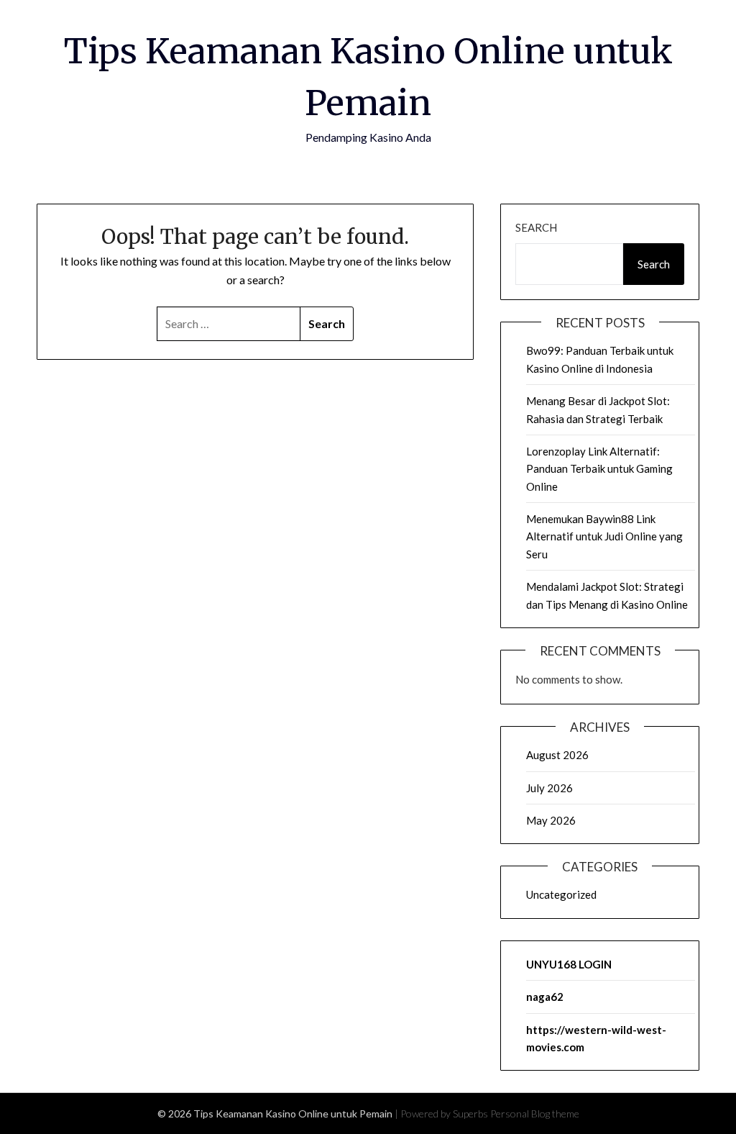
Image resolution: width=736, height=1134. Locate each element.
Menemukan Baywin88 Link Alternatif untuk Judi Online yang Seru (604, 536)
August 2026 (557, 754)
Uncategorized (561, 894)
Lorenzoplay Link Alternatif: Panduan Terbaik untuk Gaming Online (599, 469)
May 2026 (551, 820)
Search (536, 227)
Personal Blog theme (534, 1113)
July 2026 (549, 787)
